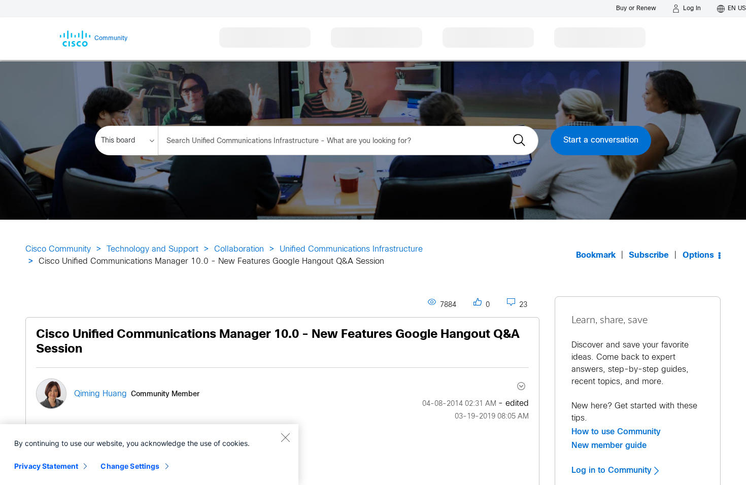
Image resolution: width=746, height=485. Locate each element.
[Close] (285, 437)
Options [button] (698, 255)
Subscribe (649, 255)
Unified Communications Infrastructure (351, 249)
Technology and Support (152, 249)
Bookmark (596, 255)
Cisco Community (58, 249)
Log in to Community (612, 470)
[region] (149, 454)
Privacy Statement (46, 466)
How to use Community (616, 431)
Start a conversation (600, 140)
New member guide (609, 445)
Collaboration (239, 249)
